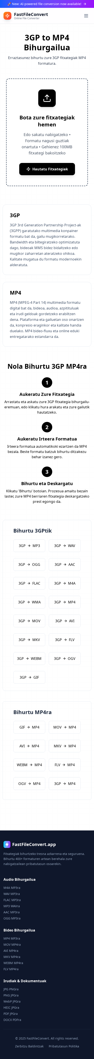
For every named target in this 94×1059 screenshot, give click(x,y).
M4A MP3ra (11, 888)
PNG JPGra (11, 995)
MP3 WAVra (11, 906)
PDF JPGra (10, 1014)
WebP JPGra (12, 1001)
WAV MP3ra (11, 894)
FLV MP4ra (11, 969)
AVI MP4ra (10, 951)
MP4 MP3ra (11, 938)
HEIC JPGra (11, 1007)
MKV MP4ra (11, 957)
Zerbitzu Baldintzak (29, 1046)
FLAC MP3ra (12, 900)
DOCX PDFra (12, 1020)
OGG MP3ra (12, 918)
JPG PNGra (11, 989)
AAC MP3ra (11, 912)
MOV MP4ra (12, 944)
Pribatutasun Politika (64, 1046)
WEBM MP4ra (13, 963)
